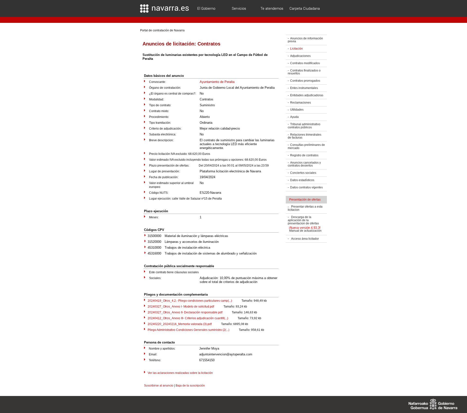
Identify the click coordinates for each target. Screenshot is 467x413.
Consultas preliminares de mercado (306, 146)
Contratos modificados (305, 63)
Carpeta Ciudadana (304, 8)
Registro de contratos (304, 155)
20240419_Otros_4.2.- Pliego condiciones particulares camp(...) (190, 300)
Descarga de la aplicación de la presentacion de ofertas (303, 220)
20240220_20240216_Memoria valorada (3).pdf (180, 324)
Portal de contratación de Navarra (162, 30)
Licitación (296, 48)
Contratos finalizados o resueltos (304, 72)
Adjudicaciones (300, 55)
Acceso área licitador (305, 238)
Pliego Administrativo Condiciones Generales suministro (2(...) (188, 330)
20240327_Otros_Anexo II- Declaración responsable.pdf (185, 312)
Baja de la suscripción (190, 385)
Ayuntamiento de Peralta (217, 82)
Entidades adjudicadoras (306, 95)
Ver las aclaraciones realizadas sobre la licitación (180, 373)
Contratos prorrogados (305, 80)
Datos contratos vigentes (306, 187)
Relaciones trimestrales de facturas (304, 136)
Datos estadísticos (302, 180)
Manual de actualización (305, 230)
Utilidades (297, 109)
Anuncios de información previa (305, 40)
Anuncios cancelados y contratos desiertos (304, 164)
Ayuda (294, 116)
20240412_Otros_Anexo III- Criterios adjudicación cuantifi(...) (188, 318)
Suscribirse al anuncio (158, 385)
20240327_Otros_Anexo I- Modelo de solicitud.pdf (181, 306)
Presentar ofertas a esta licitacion (305, 208)
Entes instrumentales (304, 88)
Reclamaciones (300, 102)
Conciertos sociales (303, 172)
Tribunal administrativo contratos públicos (304, 126)
